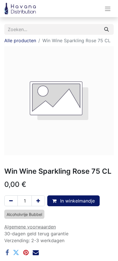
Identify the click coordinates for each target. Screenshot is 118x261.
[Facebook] (7, 253)
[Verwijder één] (11, 200)
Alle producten (20, 40)
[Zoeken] (106, 29)
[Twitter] (16, 253)
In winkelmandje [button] (77, 201)
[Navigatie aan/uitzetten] (108, 8)
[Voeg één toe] (38, 200)
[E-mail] (36, 253)
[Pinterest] (26, 253)
